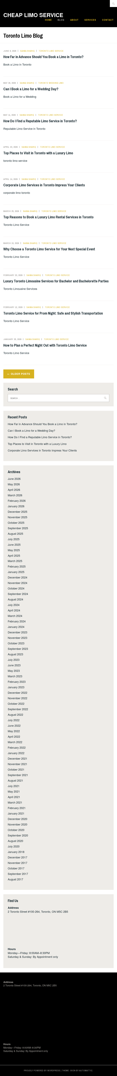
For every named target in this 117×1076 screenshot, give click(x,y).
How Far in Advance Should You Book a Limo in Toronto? (43, 56)
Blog (61, 19)
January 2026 (16, 506)
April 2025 (14, 555)
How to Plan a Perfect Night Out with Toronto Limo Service (45, 345)
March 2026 (15, 495)
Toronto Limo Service (51, 51)
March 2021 (15, 802)
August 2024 (15, 599)
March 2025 (15, 561)
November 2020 (17, 824)
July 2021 (14, 786)
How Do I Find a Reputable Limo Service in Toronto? (40, 120)
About (74, 19)
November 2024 (17, 583)
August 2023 (15, 654)
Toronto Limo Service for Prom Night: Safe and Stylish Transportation (53, 313)
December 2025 (17, 512)
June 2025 (14, 544)
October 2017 (16, 868)
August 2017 (15, 879)
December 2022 (17, 693)
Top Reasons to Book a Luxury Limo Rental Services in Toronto (48, 217)
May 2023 (14, 671)
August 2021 (15, 780)
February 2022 (17, 747)
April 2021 (14, 797)
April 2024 (14, 610)
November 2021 (17, 764)
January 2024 (16, 627)
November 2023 (17, 638)
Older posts (20, 374)
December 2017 (17, 857)
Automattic (86, 1070)
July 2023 (14, 660)
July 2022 (14, 720)
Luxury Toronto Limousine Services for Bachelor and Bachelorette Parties (56, 281)
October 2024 (16, 588)
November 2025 (17, 517)
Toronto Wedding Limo (51, 83)
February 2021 (17, 808)
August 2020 (15, 841)
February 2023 (17, 682)
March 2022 (15, 742)
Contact (108, 19)
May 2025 (14, 550)
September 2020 (18, 835)
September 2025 (18, 528)
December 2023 (17, 632)
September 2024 (18, 594)
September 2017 (18, 874)
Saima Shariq (27, 51)
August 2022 (15, 714)
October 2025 (16, 523)
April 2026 (14, 490)
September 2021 (18, 775)
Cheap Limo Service (33, 15)
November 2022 (17, 698)
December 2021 (17, 758)
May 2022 (14, 731)
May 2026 (14, 484)
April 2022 (14, 736)
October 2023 (16, 643)
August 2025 (15, 533)
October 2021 (16, 769)
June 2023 (14, 665)
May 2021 (14, 791)
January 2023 (16, 687)
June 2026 (14, 479)
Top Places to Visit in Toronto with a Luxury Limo (38, 152)
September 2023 (18, 649)
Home (48, 19)
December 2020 (17, 819)
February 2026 (17, 501)
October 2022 (16, 703)
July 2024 (14, 605)
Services (90, 19)
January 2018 (16, 852)
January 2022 (16, 753)
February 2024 (17, 621)
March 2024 (15, 616)
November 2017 (17, 863)
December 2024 (17, 577)
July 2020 (14, 846)
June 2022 (14, 725)
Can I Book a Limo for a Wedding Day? (30, 88)
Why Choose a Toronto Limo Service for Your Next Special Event (49, 249)
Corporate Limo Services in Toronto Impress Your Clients (44, 185)
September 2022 (18, 709)
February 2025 (17, 566)
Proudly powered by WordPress (42, 1070)
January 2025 (16, 572)
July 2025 (14, 539)
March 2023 (15, 676)
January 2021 (16, 813)
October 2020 (16, 830)
